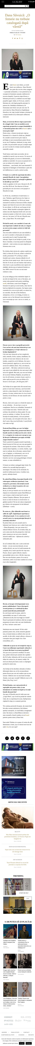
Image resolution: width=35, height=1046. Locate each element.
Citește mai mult (23, 892)
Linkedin (32, 1)
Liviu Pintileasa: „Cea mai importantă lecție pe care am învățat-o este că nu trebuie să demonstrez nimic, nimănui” (10, 1002)
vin (7, 727)
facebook (29, 1)
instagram (30, 1)
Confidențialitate (7, 1035)
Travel (23, 846)
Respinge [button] (29, 1043)
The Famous (18, 34)
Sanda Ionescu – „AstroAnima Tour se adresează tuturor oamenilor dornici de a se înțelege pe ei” (24, 944)
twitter (34, 1)
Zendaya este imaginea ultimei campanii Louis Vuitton (9, 942)
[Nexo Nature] (14, 776)
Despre (4, 1032)
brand (27, 715)
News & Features (15, 846)
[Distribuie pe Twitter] (15, 38)
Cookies (21, 1035)
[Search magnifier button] (28, 6)
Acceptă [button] (22, 1043)
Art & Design (17, 859)
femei (14, 85)
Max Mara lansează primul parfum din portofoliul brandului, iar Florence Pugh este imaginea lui (17, 837)
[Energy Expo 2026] (17, 74)
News (27, 898)
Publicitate (15, 1032)
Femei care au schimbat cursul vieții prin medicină (24, 971)
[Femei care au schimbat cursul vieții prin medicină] (25, 961)
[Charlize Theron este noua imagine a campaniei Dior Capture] (25, 989)
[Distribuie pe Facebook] (13, 38)
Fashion (5, 946)
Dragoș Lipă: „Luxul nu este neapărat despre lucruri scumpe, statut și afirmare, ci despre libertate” (9, 973)
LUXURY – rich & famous (17, 2)
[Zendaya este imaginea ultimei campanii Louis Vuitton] (10, 931)
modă (4, 283)
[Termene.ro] (14, 798)
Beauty (17, 831)
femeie (25, 128)
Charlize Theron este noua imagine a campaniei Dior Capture (25, 1000)
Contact (26, 1032)
